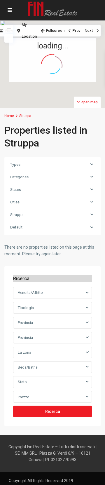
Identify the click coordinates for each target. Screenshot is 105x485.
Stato (22, 382)
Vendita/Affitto (30, 292)
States (15, 189)
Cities (15, 202)
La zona (24, 352)
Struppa (17, 214)
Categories (19, 177)
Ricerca (52, 411)
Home (9, 116)
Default (16, 227)
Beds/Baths (28, 367)
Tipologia (26, 308)
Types (15, 164)
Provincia (25, 322)
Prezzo (23, 397)
